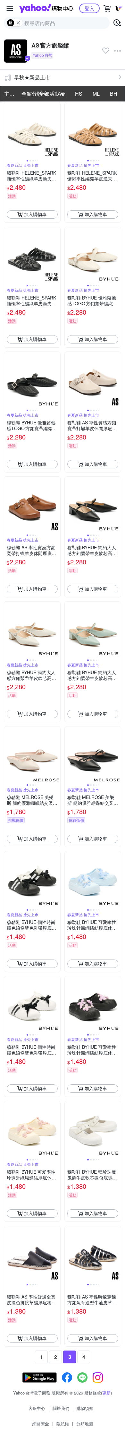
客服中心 (37, 1408)
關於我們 (61, 1408)
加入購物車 (35, 214)
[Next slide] (56, 130)
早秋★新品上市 (32, 77)
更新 (106, 1393)
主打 (9, 93)
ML (96, 93)
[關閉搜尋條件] (18, 23)
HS (78, 93)
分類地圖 (84, 1424)
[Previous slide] (8, 130)
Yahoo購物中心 (46, 8)
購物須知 (85, 1408)
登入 (89, 8)
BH (113, 93)
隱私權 (62, 1424)
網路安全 (40, 1424)
